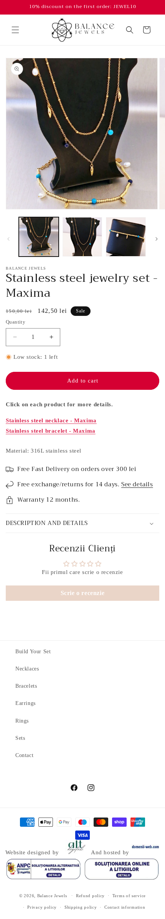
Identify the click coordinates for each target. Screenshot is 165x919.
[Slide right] (156, 239)
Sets (20, 738)
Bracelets (26, 686)
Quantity (15, 322)
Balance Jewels (52, 895)
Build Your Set (33, 651)
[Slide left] (8, 239)
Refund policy (90, 895)
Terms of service (129, 895)
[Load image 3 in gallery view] (126, 237)
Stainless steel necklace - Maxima (51, 420)
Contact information (124, 907)
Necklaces (27, 669)
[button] (15, 29)
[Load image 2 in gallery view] (82, 237)
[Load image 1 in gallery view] (39, 237)
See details (137, 484)
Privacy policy (42, 907)
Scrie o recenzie (83, 593)
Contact (24, 755)
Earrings (25, 703)
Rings (22, 721)
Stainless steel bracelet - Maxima (51, 431)
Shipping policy (80, 907)
